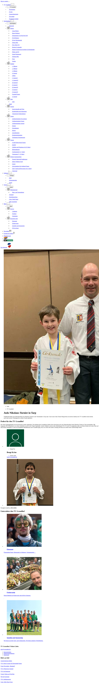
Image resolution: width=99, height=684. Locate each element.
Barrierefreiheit (7, 652)
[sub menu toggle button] (12, 4)
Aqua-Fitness (15, 31)
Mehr (5, 204)
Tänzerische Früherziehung (19, 113)
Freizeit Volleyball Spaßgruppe (19, 159)
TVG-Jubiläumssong (6, 679)
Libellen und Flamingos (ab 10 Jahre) (21, 147)
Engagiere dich (14, 218)
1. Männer (14, 66)
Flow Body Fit (15, 45)
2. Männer (14, 68)
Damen (14, 125)
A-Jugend (14, 73)
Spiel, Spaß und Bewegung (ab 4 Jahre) (22, 168)
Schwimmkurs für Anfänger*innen (20, 166)
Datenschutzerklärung (9, 653)
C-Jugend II (15, 80)
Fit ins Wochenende (17, 40)
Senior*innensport (16, 54)
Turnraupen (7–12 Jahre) (18, 154)
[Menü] (9, 1)
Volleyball (14, 171)
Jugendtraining (15, 133)
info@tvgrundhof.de (6, 649)
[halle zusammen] (8, 240)
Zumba (14, 61)
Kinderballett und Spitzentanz (19, 111)
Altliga (13, 75)
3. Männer (14, 71)
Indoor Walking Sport (17, 161)
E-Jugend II (15, 87)
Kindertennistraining (17, 135)
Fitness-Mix (15, 42)
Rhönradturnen (16, 149)
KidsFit (14, 145)
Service (12, 209)
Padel (10, 104)
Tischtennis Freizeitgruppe (18, 137)
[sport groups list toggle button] (8, 28)
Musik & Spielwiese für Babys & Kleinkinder (23, 49)
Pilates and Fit (15, 52)
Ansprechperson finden (6, 661)
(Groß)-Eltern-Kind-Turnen (19, 142)
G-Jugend (14, 96)
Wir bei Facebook (5, 676)
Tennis (12, 116)
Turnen (12, 140)
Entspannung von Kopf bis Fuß (20, 35)
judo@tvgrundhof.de (12, 457)
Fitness (12, 28)
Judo (11, 99)
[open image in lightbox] (51, 482)
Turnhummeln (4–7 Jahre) (18, 152)
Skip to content (4, 1)
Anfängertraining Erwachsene (19, 118)
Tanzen (12, 106)
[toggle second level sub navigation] (8, 189)
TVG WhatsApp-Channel (7, 668)
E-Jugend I (15, 85)
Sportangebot (7, 21)
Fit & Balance (15, 38)
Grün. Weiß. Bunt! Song (7, 682)
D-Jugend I (15, 82)
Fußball (12, 63)
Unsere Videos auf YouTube (7, 674)
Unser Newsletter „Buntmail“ (8, 666)
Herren (14, 130)
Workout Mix (15, 56)
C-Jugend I (15, 78)
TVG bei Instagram (5, 671)
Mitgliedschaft (13, 190)
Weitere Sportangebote (15, 156)
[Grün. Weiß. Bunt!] (6, 238)
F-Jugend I (14, 89)
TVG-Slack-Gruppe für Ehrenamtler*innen (11, 663)
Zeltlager (6, 173)
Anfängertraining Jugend (18, 123)
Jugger (13, 164)
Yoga (13, 59)
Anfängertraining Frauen (18, 121)
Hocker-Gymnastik (17, 47)
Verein (5, 184)
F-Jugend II (15, 92)
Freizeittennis (15, 128)
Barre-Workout (16, 33)
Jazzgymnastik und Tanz (18, 109)
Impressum (6, 655)
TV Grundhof (7, 4)
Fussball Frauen (16, 94)
